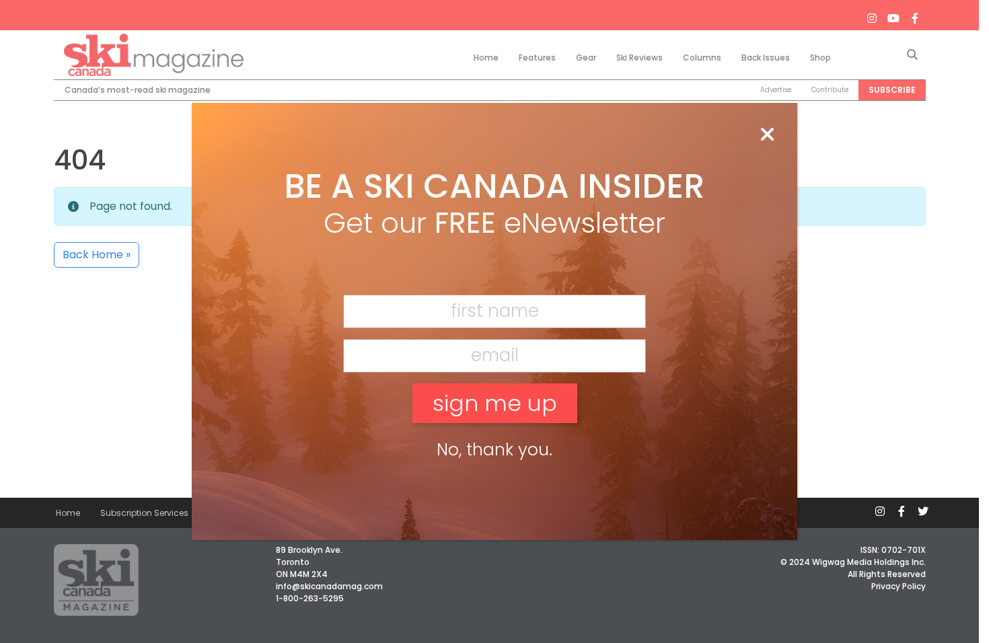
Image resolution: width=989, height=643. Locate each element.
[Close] (767, 135)
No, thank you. (494, 449)
